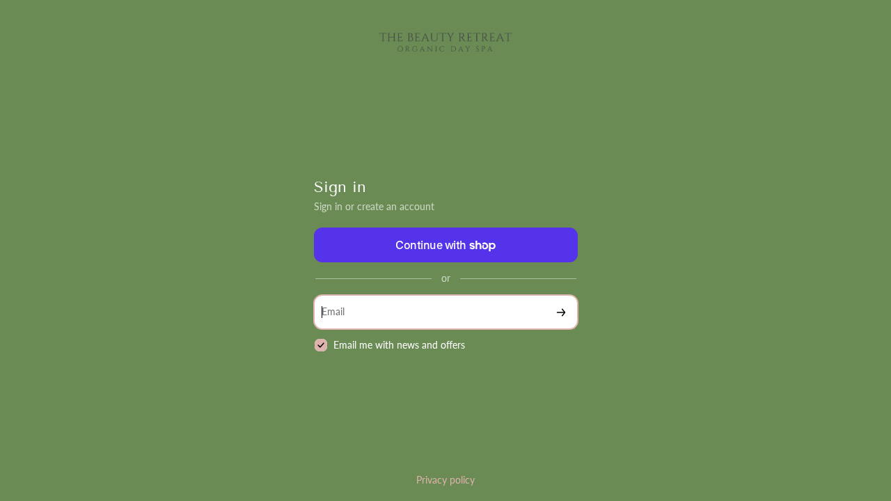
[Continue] (561, 312)
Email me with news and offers (399, 345)
